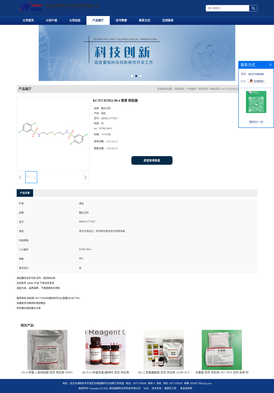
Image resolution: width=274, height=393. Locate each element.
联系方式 (144, 20)
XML (146, 388)
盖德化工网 (170, 388)
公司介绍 (51, 20)
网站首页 (179, 89)
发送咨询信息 (151, 160)
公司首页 (28, 20)
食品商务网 (186, 388)
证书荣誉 (121, 20)
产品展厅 (98, 20)
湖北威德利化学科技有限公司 (124, 388)
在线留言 (168, 20)
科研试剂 (215, 89)
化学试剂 (203, 89)
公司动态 (74, 20)
